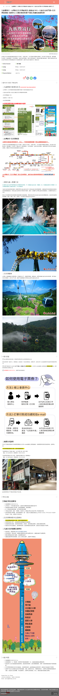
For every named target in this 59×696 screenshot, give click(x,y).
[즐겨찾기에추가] (24, 78)
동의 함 (55, 693)
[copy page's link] (27, 78)
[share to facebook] (34, 78)
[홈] (9, 2)
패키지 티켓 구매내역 (10, 83)
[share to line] (31, 78)
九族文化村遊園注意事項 (21, 531)
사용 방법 (5, 356)
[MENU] (54, 2)
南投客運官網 (48, 174)
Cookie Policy (4, 693)
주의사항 (5, 497)
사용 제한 (5, 657)
